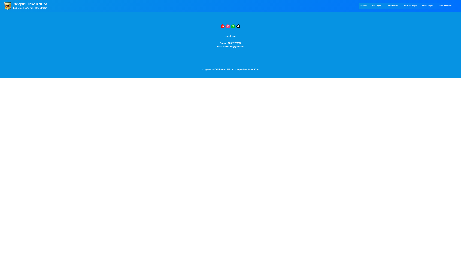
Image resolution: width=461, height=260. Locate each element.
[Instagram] (227, 26)
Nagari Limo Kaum (30, 4)
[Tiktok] (238, 26)
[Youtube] (222, 26)
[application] (382, 6)
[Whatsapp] (233, 26)
